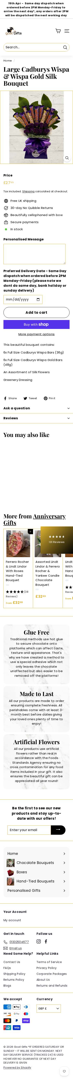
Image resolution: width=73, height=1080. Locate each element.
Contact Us (11, 962)
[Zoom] (67, 158)
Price (7, 175)
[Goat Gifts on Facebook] (46, 941)
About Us (43, 980)
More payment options (36, 334)
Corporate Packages (51, 974)
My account (12, 920)
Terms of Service (49, 962)
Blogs (7, 986)
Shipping (28, 191)
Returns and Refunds (51, 986)
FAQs (7, 968)
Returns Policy (13, 980)
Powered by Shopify (17, 1067)
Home (7, 60)
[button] (18, 594)
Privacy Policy (46, 968)
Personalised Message (23, 239)
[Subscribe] (58, 830)
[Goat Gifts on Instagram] (38, 941)
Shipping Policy (14, 974)
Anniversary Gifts (34, 519)
